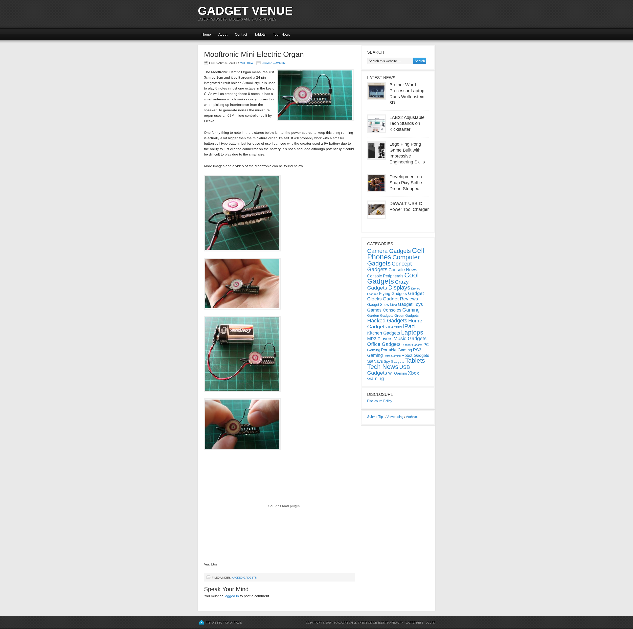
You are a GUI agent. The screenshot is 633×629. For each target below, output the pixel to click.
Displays (399, 287)
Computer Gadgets (393, 260)
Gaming (411, 310)
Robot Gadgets (415, 355)
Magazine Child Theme (350, 622)
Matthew (246, 62)
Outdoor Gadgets (412, 344)
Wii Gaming (397, 373)
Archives (412, 417)
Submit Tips (375, 417)
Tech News (281, 34)
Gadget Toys (410, 304)
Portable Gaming (396, 350)
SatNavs (375, 361)
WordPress (414, 622)
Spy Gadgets (394, 361)
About (222, 34)
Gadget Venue (245, 10)
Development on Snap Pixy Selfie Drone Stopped (405, 182)
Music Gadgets (410, 338)
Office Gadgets (384, 344)
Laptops (412, 332)
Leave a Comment (274, 62)
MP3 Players (379, 338)
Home (206, 34)
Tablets (260, 34)
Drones (415, 288)
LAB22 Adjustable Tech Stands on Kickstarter (407, 123)
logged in (232, 596)
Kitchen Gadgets (383, 333)
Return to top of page (224, 622)
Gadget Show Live (382, 304)
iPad (409, 326)
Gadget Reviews (400, 298)
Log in (430, 622)
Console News (402, 269)
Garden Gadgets (380, 315)
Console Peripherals (385, 276)
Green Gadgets (406, 315)
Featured (372, 293)
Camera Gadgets (389, 251)
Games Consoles (384, 310)
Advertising (395, 417)
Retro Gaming (392, 355)
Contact (241, 34)
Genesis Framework (388, 622)
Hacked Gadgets (244, 577)
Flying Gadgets (393, 293)
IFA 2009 (395, 327)
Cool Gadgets (393, 278)
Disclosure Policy (379, 401)
